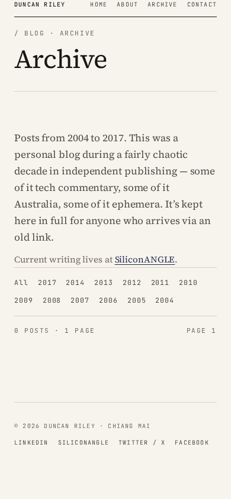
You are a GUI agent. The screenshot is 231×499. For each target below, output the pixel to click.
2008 (52, 300)
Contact (202, 4)
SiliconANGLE (145, 259)
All (21, 282)
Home (98, 4)
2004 (164, 300)
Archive (162, 4)
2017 (47, 282)
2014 (75, 282)
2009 (23, 300)
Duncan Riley (39, 4)
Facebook (192, 442)
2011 (160, 282)
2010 (188, 282)
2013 (103, 282)
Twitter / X (141, 442)
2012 (132, 282)
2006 (108, 300)
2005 (136, 300)
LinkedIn (31, 442)
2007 (79, 300)
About (127, 4)
